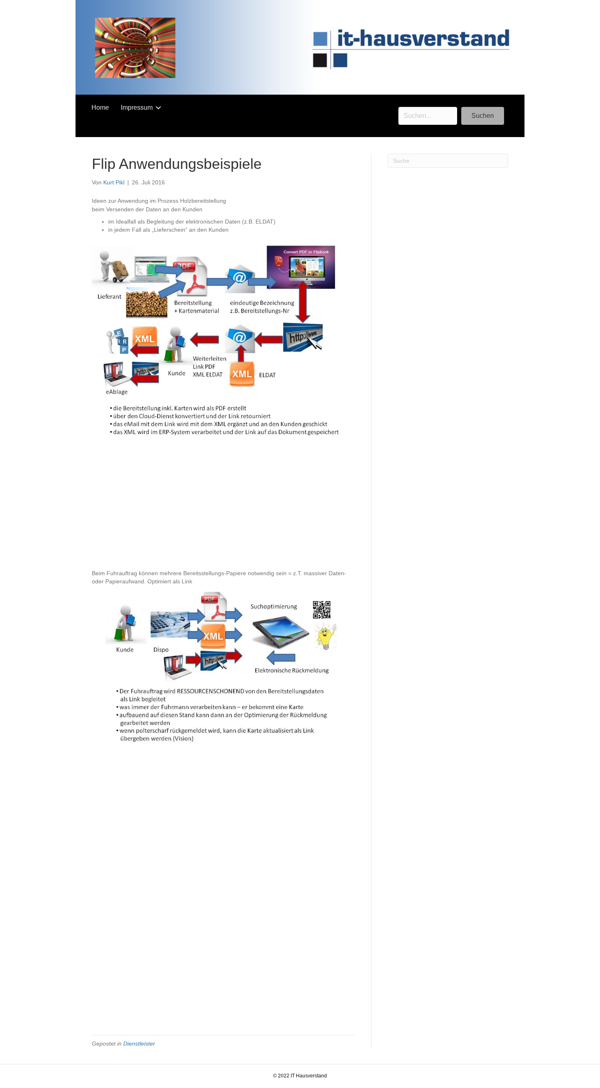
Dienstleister (139, 1043)
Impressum (137, 107)
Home (100, 107)
